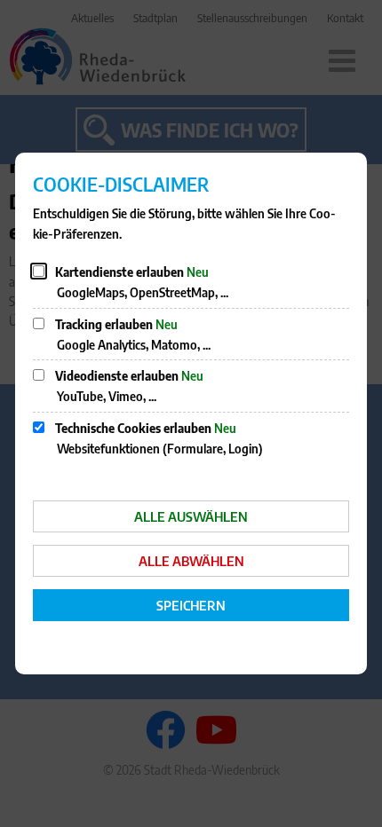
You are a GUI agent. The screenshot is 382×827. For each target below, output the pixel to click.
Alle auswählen (191, 516)
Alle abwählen (191, 561)
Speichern (191, 605)
